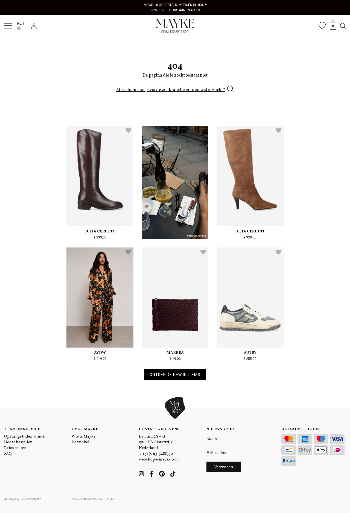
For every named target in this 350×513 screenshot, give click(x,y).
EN (19, 29)
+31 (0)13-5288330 (157, 453)
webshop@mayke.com (159, 459)
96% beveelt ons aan (175, 10)
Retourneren (15, 448)
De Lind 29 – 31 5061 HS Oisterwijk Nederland (156, 442)
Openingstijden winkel (25, 436)
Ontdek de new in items (175, 374)
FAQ (8, 453)
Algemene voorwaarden (23, 499)
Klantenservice (22, 429)
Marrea (175, 352)
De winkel (80, 442)
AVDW (100, 352)
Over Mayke (85, 429)
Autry (250, 352)
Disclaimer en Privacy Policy (94, 499)
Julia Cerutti (100, 231)
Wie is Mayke (83, 436)
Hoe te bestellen (18, 442)
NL (19, 23)
